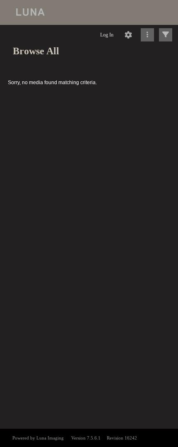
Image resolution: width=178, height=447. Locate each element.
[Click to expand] (165, 34)
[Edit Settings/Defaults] (128, 35)
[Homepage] (89, 12)
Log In (106, 35)
